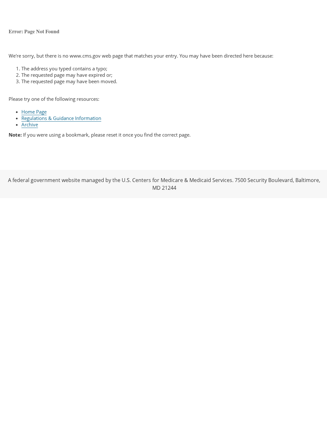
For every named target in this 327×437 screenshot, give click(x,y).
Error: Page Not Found (34, 31)
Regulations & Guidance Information (61, 118)
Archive (29, 124)
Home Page (34, 111)
